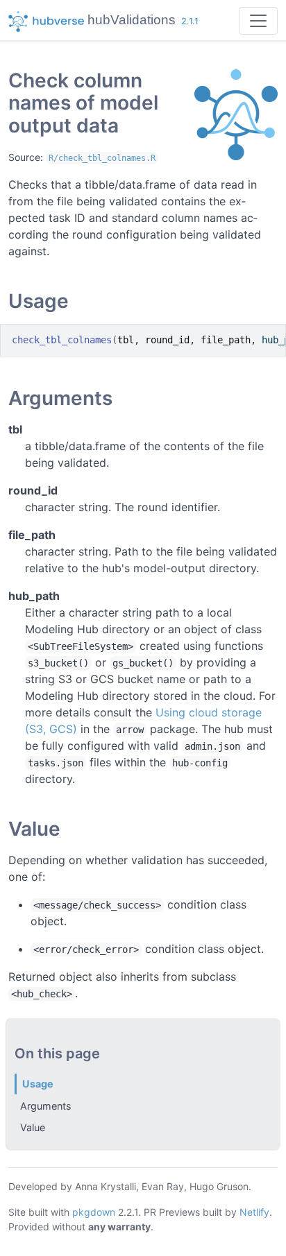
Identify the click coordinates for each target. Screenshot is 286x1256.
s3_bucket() (58, 663)
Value (32, 1127)
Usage (37, 1084)
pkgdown (93, 1212)
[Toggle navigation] (258, 21)
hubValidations (131, 19)
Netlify (254, 1212)
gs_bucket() (143, 663)
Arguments (46, 1106)
